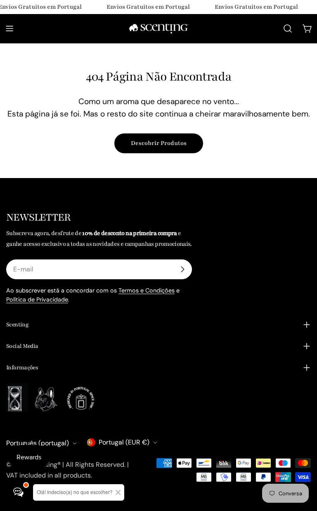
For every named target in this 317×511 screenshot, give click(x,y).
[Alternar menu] (9, 28)
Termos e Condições (146, 290)
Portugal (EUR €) (124, 442)
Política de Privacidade (37, 299)
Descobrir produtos (159, 143)
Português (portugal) (37, 443)
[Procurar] (287, 28)
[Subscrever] (182, 269)
